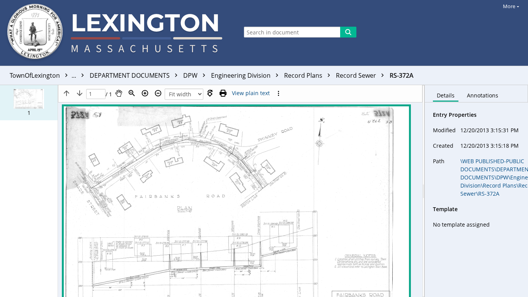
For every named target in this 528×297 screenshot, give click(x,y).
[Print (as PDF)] (223, 93)
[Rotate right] (209, 93)
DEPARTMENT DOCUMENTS (130, 75)
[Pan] (118, 93)
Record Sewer (357, 75)
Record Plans (304, 75)
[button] (29, 102)
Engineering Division (241, 75)
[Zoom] (131, 93)
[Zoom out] (158, 93)
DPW (191, 75)
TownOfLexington (44, 75)
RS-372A (402, 75)
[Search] (348, 32)
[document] (476, 191)
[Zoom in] (145, 93)
